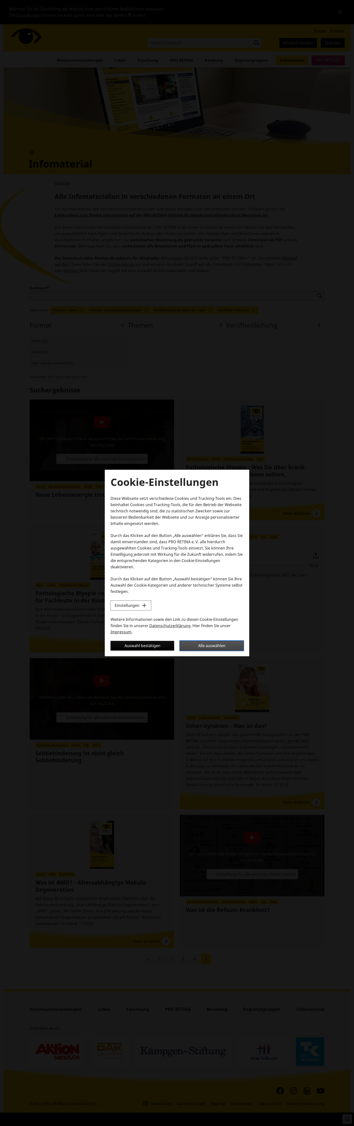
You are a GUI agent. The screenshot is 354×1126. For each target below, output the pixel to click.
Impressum (121, 632)
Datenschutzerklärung (169, 625)
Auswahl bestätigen (142, 645)
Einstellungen (127, 605)
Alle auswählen (211, 645)
